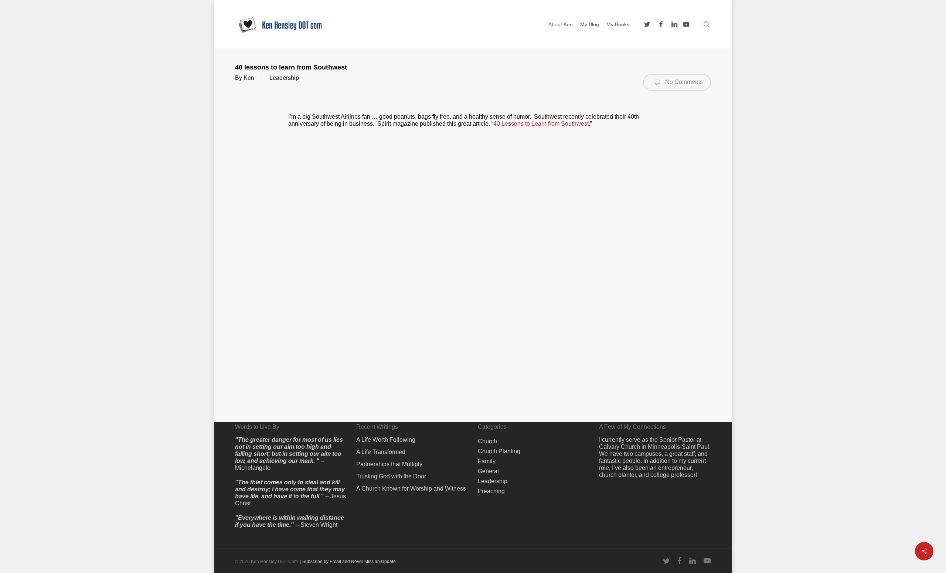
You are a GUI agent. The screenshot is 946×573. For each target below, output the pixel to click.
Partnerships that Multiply (389, 464)
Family (487, 461)
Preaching (491, 491)
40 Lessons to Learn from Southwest (541, 124)
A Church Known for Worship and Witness (411, 488)
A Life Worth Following (385, 440)
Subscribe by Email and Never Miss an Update (349, 561)
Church (487, 441)
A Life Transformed (380, 452)
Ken (249, 78)
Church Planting (499, 451)
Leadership (284, 78)
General (488, 471)
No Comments (683, 82)
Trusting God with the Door (391, 476)
